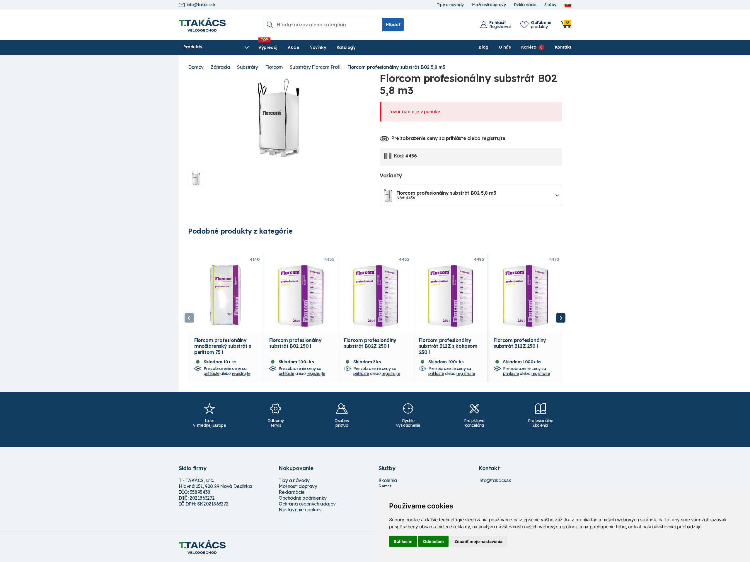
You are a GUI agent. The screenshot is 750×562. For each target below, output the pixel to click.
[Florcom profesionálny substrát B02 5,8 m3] (279, 119)
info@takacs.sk (201, 4)
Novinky (317, 47)
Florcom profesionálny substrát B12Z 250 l (520, 343)
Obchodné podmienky (303, 498)
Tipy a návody (450, 4)
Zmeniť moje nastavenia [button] (478, 541)
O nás (505, 47)
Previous (189, 318)
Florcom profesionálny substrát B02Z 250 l (370, 343)
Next (560, 318)
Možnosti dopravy (489, 4)
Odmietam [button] (433, 541)
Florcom (274, 67)
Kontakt (563, 47)
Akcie (293, 47)
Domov (196, 67)
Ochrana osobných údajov (307, 504)
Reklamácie (525, 4)
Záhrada (220, 67)
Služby (550, 4)
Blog (483, 47)
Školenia (388, 480)
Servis (385, 486)
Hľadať (393, 24)
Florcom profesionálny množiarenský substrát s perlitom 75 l (222, 346)
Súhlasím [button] (403, 541)
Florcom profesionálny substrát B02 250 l (295, 343)
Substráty (247, 67)
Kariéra (528, 47)
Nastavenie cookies (300, 510)
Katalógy (346, 47)
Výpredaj (267, 47)
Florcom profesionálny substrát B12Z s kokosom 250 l (448, 346)
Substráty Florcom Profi (315, 67)
